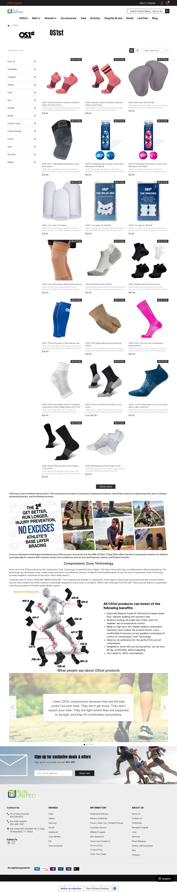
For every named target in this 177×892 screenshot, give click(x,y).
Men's (36, 18)
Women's (50, 18)
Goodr (51, 827)
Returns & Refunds (98, 818)
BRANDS (53, 807)
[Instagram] (13, 842)
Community (137, 823)
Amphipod (53, 832)
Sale (83, 18)
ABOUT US (138, 807)
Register (152, 3)
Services (136, 836)
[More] (29, 18)
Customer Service (98, 827)
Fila (50, 841)
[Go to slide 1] (84, 744)
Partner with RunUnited (142, 846)
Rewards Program (140, 827)
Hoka (51, 814)
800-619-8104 (16, 817)
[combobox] (146, 11)
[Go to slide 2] (164, 707)
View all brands (56, 846)
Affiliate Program (97, 832)
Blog (155, 18)
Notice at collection (71, 888)
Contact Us (137, 818)
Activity (95, 18)
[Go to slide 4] (12, 707)
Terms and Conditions (109, 841)
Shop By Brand (113, 18)
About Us (136, 814)
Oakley (52, 818)
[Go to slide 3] (90, 744)
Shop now (84, 773)
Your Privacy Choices (97, 888)
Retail (129, 18)
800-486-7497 (17, 824)
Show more (106, 486)
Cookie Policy (109, 849)
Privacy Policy (109, 845)
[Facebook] (8, 842)
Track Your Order (98, 854)
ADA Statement (97, 836)
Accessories (68, 18)
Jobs (134, 832)
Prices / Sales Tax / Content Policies (106, 823)
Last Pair (142, 18)
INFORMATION (98, 807)
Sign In (143, 3)
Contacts (136, 855)
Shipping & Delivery (99, 814)
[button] (131, 50)
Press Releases (139, 841)
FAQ (134, 850)
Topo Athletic (55, 836)
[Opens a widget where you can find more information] (164, 878)
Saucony (53, 823)
